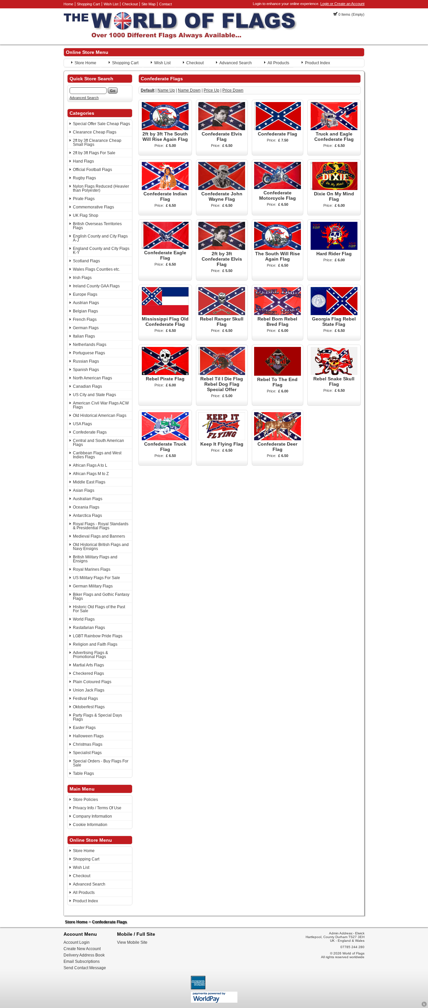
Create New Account (82, 948)
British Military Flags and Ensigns (95, 559)
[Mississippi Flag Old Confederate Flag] (165, 313)
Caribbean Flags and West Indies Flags (97, 455)
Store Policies (85, 799)
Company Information (92, 816)
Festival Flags (85, 698)
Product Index (317, 63)
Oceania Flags (86, 507)
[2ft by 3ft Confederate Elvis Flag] (221, 248)
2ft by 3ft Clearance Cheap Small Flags (97, 142)
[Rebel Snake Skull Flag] (334, 373)
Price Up (211, 90)
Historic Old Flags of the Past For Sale (99, 609)
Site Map (148, 4)
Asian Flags (83, 490)
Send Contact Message (85, 968)
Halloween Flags (88, 736)
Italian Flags (84, 336)
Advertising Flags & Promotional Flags (90, 654)
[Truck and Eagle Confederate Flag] (334, 128)
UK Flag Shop (85, 215)
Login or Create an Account (342, 4)
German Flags (86, 328)
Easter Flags (84, 727)
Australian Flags (87, 498)
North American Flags (92, 378)
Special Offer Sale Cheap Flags (101, 123)
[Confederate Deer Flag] (277, 439)
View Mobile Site (132, 942)
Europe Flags (85, 294)
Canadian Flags (87, 386)
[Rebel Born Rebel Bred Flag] (277, 313)
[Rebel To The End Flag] (277, 374)
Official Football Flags (92, 169)
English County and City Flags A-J (100, 238)
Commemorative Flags (93, 207)
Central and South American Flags (98, 442)
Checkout (130, 4)
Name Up (166, 90)
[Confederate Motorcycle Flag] (277, 187)
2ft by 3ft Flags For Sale (94, 153)
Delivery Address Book (84, 955)
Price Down (232, 90)
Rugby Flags (84, 178)
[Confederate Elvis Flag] (221, 128)
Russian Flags (86, 361)
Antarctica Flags (87, 515)
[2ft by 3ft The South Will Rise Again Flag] (165, 128)
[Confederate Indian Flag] (165, 188)
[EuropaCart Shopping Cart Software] (424, 1005)
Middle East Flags (89, 482)
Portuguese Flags (89, 353)
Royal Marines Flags (91, 569)
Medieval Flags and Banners (99, 536)
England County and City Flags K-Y (101, 250)
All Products (278, 63)
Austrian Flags (86, 302)
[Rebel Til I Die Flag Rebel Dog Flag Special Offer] (221, 373)
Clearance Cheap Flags (94, 132)
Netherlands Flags (89, 344)
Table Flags (83, 773)
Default (147, 90)
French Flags (85, 319)
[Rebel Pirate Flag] (165, 373)
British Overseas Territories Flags (97, 225)
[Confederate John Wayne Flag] (221, 188)
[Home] (181, 37)
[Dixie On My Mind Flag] (334, 188)
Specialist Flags (87, 752)
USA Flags (82, 424)
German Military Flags (93, 586)
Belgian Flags (85, 311)
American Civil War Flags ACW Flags (101, 405)
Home (68, 4)
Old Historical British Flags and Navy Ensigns (101, 546)
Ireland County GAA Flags (96, 286)
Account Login (77, 942)
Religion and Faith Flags (95, 644)
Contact (165, 4)
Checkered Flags (88, 673)
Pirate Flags (84, 198)
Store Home (85, 63)
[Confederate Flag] (277, 128)
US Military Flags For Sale (96, 577)
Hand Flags (83, 161)
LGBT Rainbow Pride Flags (97, 636)
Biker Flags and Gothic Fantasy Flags (101, 596)
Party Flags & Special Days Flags (97, 717)
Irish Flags (82, 277)
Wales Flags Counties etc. (96, 269)
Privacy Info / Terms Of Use (97, 808)
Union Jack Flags (88, 690)
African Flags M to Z (91, 473)
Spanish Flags (86, 369)
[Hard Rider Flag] (334, 248)
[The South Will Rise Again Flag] (277, 248)
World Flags (84, 619)
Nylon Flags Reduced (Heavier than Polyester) (101, 188)
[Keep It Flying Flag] (221, 439)
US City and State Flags (94, 394)
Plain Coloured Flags (92, 681)
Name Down (189, 90)
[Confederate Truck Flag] (165, 439)
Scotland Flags (86, 261)
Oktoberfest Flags (89, 707)
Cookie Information (90, 824)
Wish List (111, 4)
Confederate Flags (90, 432)
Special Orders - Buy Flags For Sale (100, 763)
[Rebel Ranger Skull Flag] (221, 313)
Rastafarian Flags (89, 627)
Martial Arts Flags (88, 665)
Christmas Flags (87, 744)
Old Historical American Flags (99, 415)
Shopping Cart (88, 4)
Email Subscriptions (82, 961)
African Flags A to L (90, 465)
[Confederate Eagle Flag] (165, 247)
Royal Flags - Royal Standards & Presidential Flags (100, 526)
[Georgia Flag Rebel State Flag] (334, 313)
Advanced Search (235, 63)
